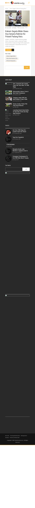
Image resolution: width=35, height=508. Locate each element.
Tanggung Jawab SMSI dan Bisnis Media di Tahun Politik (20, 98)
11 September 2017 (18, 152)
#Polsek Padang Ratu (11, 60)
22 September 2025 (18, 88)
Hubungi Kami (24, 435)
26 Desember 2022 (18, 100)
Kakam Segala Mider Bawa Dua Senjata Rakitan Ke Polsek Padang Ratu (16, 34)
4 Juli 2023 (10, 146)
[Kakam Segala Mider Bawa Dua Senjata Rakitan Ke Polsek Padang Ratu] (17, 18)
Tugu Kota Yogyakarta (18, 137)
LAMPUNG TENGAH (11, 11)
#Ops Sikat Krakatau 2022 (12, 58)
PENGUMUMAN (10, 144)
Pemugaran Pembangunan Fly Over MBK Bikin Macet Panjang (20, 157)
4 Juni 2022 (9, 27)
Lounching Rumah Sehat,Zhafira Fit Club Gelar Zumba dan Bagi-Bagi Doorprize (21, 111)
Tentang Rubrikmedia (15, 435)
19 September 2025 (18, 133)
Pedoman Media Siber (15, 437)
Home (6, 8)
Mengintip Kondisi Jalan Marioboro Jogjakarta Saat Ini (20, 149)
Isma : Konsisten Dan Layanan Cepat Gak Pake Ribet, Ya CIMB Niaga (21, 85)
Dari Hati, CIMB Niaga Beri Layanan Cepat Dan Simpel (19, 130)
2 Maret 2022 (16, 114)
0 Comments (21, 27)
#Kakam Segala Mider (11, 56)
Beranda (7, 435)
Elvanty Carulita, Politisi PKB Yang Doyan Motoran (20, 104)
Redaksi (14, 27)
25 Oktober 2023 (17, 139)
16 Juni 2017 (16, 159)
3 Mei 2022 (16, 107)
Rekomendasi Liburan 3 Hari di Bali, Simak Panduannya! (20, 92)
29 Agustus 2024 (17, 94)
